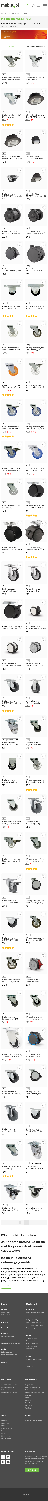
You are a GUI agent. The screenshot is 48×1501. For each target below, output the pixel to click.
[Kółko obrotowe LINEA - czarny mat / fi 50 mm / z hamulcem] (36, 215)
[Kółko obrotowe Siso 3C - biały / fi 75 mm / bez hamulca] (12, 1038)
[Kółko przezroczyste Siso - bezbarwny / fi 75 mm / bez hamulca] (12, 331)
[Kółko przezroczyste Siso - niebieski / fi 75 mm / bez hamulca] (36, 410)
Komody (5, 1328)
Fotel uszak (5, 1315)
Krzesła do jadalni (7, 1336)
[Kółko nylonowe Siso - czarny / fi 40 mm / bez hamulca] (36, 489)
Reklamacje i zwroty (32, 1390)
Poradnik (28, 1403)
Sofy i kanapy (32, 1320)
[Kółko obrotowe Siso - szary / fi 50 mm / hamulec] (36, 1192)
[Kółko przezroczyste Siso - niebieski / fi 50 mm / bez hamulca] (36, 452)
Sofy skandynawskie (33, 1328)
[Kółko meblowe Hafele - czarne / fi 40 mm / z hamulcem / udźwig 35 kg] (36, 531)
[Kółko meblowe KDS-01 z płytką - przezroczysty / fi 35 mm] (12, 1150)
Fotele (4, 1309)
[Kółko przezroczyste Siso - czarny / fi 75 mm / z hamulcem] (12, 963)
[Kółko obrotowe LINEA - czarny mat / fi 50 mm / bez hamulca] (12, 215)
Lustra (4, 1362)
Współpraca (5, 1423)
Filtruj (12, 46)
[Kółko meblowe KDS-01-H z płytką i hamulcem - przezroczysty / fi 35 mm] (12, 99)
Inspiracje (28, 1405)
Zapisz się (32, 1470)
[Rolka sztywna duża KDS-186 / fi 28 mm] (36, 290)
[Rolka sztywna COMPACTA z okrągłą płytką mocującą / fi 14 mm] (12, 178)
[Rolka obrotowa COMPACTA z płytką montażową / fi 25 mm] (12, 685)
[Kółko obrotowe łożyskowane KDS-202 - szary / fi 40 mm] (36, 726)
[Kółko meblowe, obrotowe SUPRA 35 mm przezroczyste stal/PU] (12, 726)
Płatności (28, 1400)
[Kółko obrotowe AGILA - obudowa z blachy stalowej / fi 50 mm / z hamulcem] (12, 884)
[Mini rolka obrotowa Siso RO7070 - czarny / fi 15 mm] (12, 140)
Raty (27, 1398)
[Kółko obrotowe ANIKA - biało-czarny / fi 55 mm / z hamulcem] (36, 610)
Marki (3, 1433)
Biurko (4, 1304)
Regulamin (29, 1385)
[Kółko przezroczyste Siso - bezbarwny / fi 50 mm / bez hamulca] (36, 764)
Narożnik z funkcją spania (35, 1312)
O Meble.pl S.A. (6, 1428)
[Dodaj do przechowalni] (20, 53)
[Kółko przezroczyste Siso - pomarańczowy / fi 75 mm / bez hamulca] (12, 369)
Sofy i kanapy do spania (34, 1325)
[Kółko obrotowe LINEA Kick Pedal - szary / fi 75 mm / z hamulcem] (36, 963)
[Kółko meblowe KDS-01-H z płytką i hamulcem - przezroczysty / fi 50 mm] (36, 61)
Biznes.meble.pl (7, 1439)
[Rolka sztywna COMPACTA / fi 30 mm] (36, 1113)
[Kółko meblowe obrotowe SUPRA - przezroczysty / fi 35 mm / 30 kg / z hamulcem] (12, 1192)
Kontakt (4, 1420)
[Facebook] (3, 1457)
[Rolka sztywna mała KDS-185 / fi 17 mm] (12, 290)
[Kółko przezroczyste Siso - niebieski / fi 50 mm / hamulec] (12, 452)
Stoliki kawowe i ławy (10, 1344)
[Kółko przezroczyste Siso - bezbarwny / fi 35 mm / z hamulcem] (12, 843)
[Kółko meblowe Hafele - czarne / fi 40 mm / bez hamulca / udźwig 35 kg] (12, 531)
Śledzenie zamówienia (9, 1385)
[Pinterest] (3, 1462)
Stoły (28, 1335)
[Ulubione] (33, 5)
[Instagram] (8, 1457)
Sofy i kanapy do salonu (35, 1323)
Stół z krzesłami (32, 1343)
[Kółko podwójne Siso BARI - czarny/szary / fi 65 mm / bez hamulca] (36, 884)
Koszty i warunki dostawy (34, 1392)
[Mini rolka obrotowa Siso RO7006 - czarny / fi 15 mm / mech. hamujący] (36, 99)
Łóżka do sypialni (7, 1352)
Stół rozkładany (32, 1341)
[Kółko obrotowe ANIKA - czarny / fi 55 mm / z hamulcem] (12, 252)
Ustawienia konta (7, 1390)
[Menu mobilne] (45, 5)
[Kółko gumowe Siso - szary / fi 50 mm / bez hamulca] (36, 843)
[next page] (26, 1222)
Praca (3, 1426)
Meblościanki (32, 1304)
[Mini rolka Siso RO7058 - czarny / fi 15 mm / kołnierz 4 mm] (36, 178)
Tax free (28, 1408)
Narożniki (30, 1309)
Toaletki (29, 1367)
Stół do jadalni (31, 1338)
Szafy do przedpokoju (34, 1359)
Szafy (28, 1356)
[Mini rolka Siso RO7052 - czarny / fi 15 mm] (36, 140)
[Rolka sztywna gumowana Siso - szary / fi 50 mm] (12, 764)
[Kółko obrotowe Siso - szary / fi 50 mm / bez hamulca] (36, 1001)
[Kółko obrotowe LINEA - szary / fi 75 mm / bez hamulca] (36, 647)
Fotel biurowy (6, 1312)
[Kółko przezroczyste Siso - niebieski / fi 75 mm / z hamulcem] (12, 410)
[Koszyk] (39, 5)
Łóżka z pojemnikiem (9, 1355)
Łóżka (3, 1349)
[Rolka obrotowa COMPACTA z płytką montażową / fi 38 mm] (12, 1075)
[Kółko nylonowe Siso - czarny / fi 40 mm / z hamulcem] (12, 610)
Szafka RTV (30, 1349)
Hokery (4, 1322)
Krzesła (4, 1333)
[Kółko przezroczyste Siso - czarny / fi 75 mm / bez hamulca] (36, 922)
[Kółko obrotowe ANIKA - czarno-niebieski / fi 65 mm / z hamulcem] (36, 1038)
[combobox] (36, 46)
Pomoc (28, 1395)
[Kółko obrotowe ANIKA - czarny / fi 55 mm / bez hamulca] (36, 252)
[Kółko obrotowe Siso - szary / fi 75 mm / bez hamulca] (12, 805)
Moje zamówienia (7, 1387)
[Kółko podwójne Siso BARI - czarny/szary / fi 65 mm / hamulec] (36, 1075)
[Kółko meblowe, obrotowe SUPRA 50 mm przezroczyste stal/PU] (36, 1150)
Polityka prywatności (33, 1387)
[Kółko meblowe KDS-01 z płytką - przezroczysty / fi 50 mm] (12, 489)
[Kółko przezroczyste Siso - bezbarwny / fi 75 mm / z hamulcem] (36, 369)
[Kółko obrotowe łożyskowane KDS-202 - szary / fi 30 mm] (12, 1001)
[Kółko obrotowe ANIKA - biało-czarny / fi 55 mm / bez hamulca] (12, 647)
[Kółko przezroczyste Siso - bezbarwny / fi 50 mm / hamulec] (12, 61)
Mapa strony (5, 1436)
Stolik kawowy (31, 1346)
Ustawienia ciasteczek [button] (9, 1392)
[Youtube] (8, 1462)
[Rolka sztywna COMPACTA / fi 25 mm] (12, 922)
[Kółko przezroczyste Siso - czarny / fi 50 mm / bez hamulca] (36, 331)
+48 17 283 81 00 (34, 1420)
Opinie (3, 1431)
